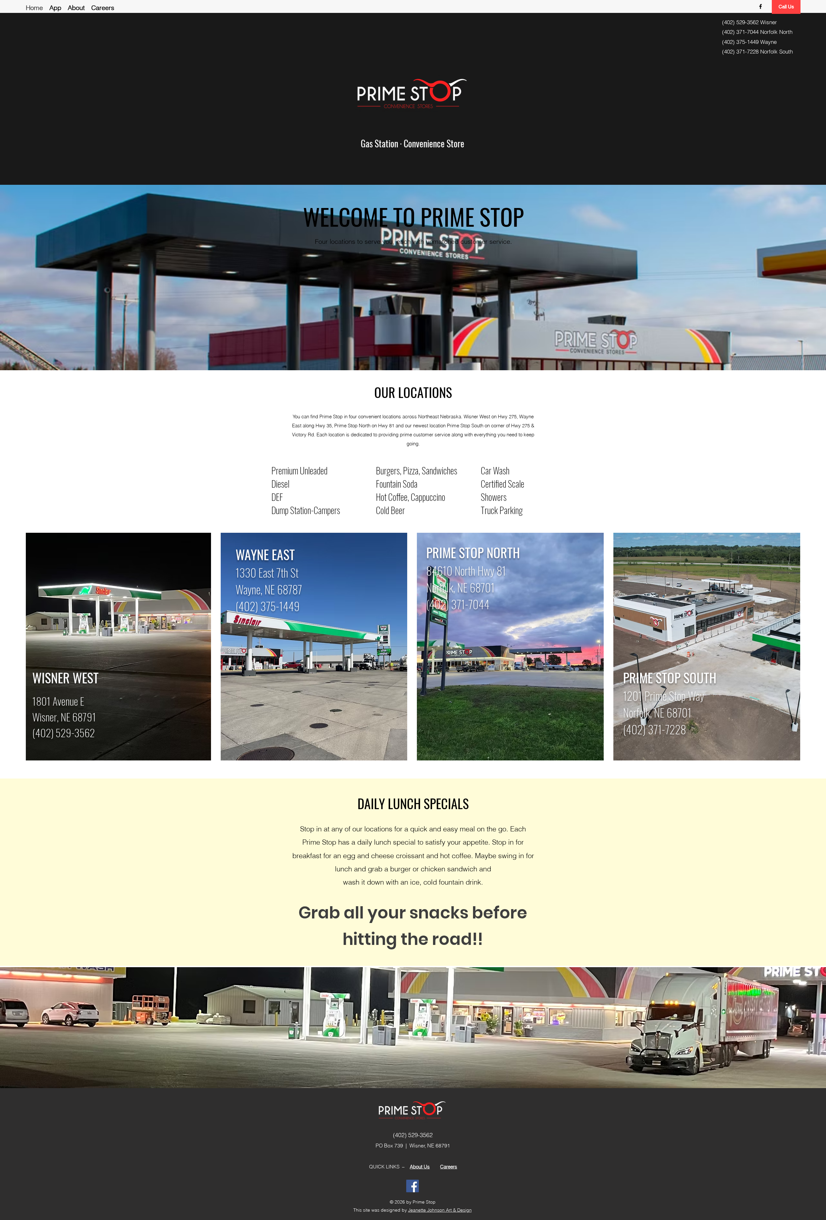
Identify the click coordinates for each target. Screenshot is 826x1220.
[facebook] (760, 6)
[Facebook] (412, 1186)
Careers (448, 1167)
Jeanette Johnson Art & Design (440, 1210)
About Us (420, 1167)
